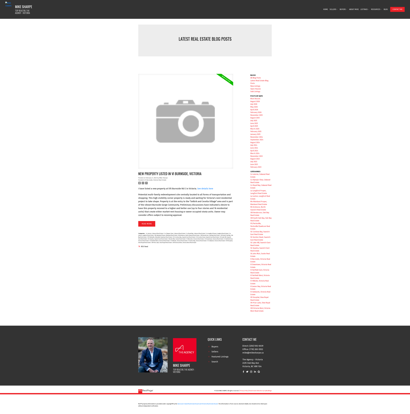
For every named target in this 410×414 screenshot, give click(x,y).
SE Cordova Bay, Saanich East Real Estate (184, 237)
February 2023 (255, 167)
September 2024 (256, 140)
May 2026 (254, 107)
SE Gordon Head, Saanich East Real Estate (207, 237)
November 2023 (256, 156)
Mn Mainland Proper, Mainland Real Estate (166, 235)
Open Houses (255, 89)
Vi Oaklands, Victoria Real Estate (216, 240)
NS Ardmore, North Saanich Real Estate (189, 235)
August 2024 (255, 142)
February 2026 (255, 112)
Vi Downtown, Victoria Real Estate (214, 239)
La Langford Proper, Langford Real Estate (217, 233)
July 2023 (253, 162)
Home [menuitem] (325, 9)
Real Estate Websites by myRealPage (260, 390)
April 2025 (254, 126)
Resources (375, 9)
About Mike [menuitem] (354, 9)
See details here (205, 188)
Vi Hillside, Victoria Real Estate (179, 240)
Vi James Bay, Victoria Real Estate (198, 240)
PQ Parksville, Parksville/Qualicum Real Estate (160, 237)
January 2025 (255, 134)
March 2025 (254, 129)
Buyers (343, 9)
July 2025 (253, 121)
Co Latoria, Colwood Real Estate (155, 233)
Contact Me (397, 9)
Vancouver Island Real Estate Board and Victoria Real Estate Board (198, 404)
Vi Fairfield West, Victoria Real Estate (160, 240)
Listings (364, 9)
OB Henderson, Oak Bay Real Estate (210, 235)
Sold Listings (255, 91)
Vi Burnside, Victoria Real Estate (155, 180)
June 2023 (254, 164)
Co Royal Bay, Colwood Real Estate (196, 233)
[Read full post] (185, 122)
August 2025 (255, 118)
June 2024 (254, 148)
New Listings (255, 86)
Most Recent (255, 99)
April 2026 (254, 110)
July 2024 (253, 145)
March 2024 (254, 153)
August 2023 (255, 159)
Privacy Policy (244, 390)
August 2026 (255, 101)
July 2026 (253, 104)
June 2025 (254, 123)
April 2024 (254, 151)
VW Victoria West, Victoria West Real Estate (184, 242)
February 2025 (255, 131)
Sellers (333, 9)
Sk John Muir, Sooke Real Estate (177, 239)
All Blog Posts (255, 78)
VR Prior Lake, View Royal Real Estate (162, 242)
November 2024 (256, 137)
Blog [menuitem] (386, 9)
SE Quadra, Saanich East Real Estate (158, 239)
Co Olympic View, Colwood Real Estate (175, 233)
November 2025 (256, 115)
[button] (397, 9)
